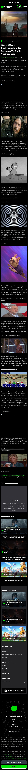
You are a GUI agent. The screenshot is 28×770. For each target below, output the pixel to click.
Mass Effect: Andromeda (11, 483)
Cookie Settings (8, 754)
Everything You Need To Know (12, 654)
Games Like (5, 662)
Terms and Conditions (14, 731)
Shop (20, 6)
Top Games (5, 673)
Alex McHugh (6, 41)
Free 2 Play (6, 660)
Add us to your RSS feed (15, 690)
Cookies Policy (8, 756)
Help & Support (14, 729)
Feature (5, 657)
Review (4, 668)
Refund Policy (14, 726)
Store (4, 671)
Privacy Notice (10, 758)
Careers (14, 724)
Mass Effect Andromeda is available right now (13, 475)
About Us (14, 719)
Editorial (5, 651)
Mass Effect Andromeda (7, 57)
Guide (4, 665)
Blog (4, 649)
